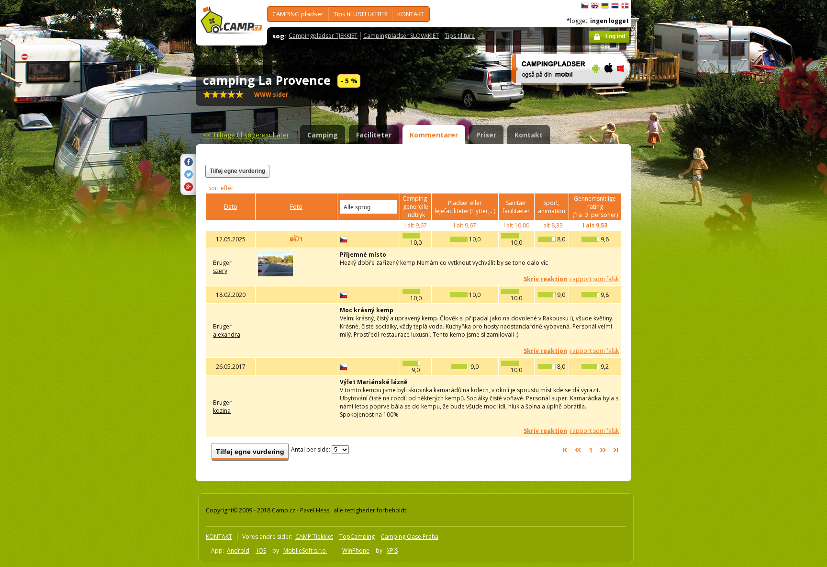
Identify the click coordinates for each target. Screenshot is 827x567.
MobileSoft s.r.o (305, 550)
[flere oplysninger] (546, 89)
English (595, 5)
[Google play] (595, 89)
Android (238, 550)
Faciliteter (373, 134)
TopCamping (357, 537)
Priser (486, 134)
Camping (322, 134)
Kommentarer (434, 134)
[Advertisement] (671, 287)
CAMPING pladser (298, 14)
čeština (585, 5)
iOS (261, 550)
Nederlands (615, 5)
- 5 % (349, 80)
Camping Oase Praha (409, 537)
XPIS (392, 550)
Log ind (615, 36)
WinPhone (355, 550)
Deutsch (605, 5)
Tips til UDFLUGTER (360, 14)
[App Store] (608, 89)
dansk (625, 5)
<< (246, 134)
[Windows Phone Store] (626, 89)
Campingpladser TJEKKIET (323, 36)
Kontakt (528, 134)
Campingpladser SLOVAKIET (401, 36)
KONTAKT (411, 14)
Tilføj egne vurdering (237, 171)
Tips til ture (460, 36)
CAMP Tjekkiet (314, 537)
